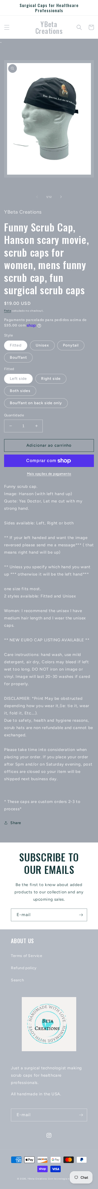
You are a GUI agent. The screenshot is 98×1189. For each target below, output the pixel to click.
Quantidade (14, 415)
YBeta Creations (37, 1178)
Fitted (16, 345)
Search (17, 980)
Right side (51, 378)
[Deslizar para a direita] (61, 197)
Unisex (42, 345)
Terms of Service (26, 955)
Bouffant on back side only (36, 403)
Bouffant (18, 357)
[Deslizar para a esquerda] (37, 197)
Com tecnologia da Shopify (64, 1178)
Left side (18, 378)
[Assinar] (81, 915)
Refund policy (24, 968)
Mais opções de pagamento (49, 474)
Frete (7, 310)
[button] (7, 27)
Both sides (20, 390)
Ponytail (71, 345)
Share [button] (15, 823)
